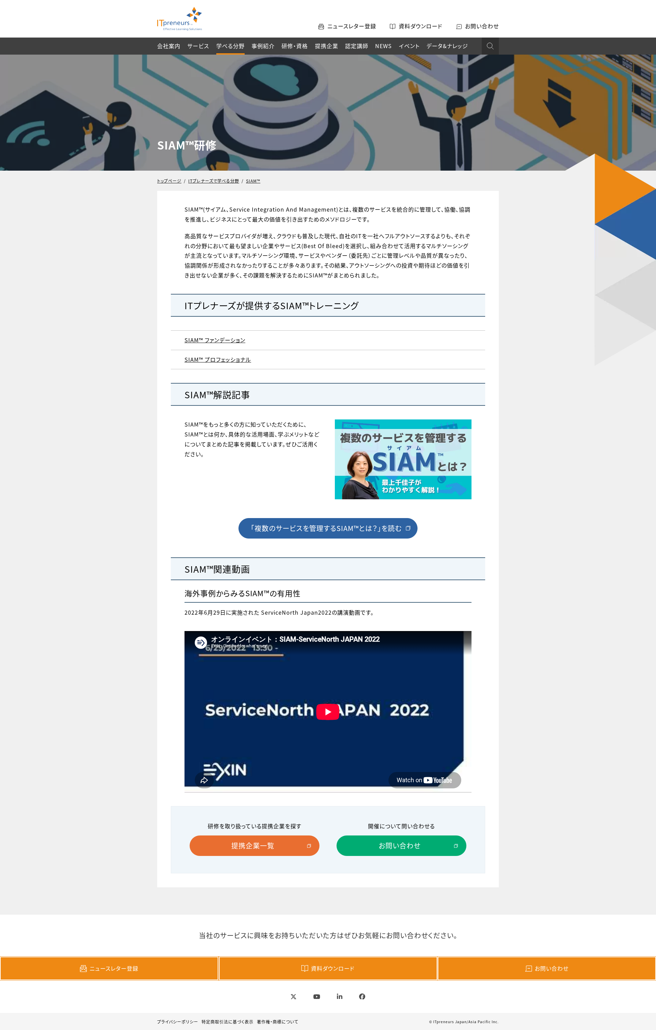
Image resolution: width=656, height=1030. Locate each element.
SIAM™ (253, 181)
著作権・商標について (277, 1022)
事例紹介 (263, 46)
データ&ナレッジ (447, 46)
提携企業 (326, 46)
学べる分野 (230, 46)
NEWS (383, 46)
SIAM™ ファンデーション (214, 340)
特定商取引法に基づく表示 (228, 1022)
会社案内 (168, 46)
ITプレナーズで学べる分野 (213, 181)
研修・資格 (295, 46)
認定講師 (356, 46)
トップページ (169, 181)
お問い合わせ (552, 968)
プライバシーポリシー (177, 1022)
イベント (409, 46)
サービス (198, 46)
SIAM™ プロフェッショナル (217, 359)
